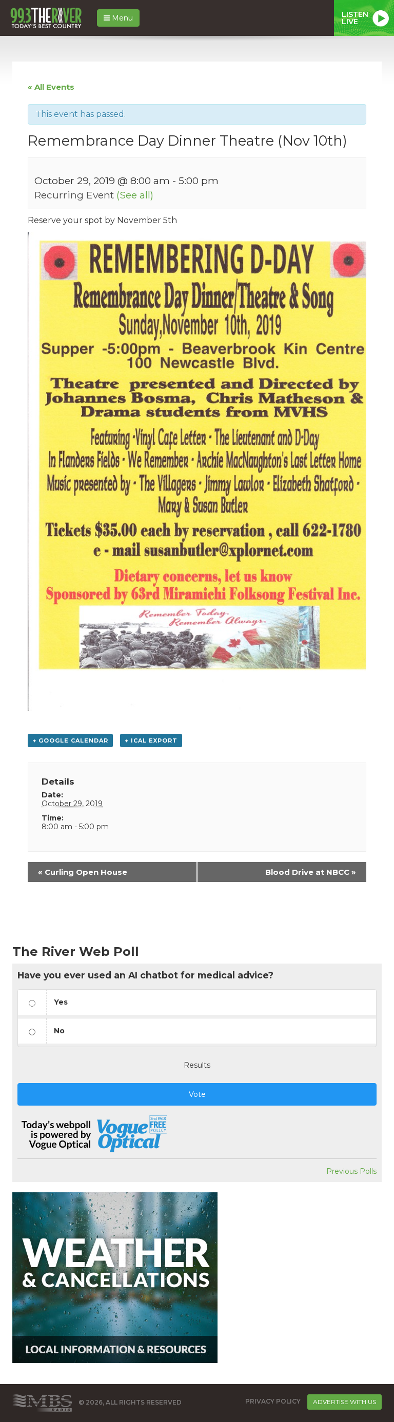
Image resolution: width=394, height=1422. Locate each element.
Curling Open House (82, 872)
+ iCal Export (151, 740)
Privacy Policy (273, 1402)
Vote (197, 1094)
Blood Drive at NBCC (310, 872)
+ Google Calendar (70, 740)
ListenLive (355, 18)
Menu (121, 18)
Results (197, 1065)
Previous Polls (351, 1171)
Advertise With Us (344, 1402)
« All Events (51, 87)
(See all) (134, 195)
